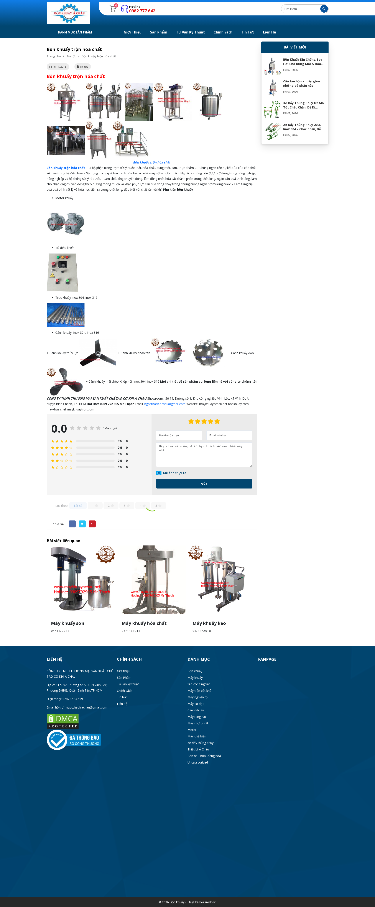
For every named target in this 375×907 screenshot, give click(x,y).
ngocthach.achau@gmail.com (165, 404)
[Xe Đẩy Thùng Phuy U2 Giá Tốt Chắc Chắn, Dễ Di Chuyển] (272, 109)
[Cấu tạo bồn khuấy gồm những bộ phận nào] (272, 88)
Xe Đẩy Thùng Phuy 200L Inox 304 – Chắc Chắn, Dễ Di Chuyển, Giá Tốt (304, 129)
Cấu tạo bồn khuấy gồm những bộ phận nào (301, 83)
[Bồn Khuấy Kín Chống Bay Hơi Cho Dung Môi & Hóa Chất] (272, 66)
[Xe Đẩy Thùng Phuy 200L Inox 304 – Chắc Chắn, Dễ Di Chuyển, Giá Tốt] (272, 131)
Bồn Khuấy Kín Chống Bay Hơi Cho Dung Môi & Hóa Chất (302, 63)
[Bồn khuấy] (68, 13)
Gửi (204, 483)
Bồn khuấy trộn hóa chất (66, 168)
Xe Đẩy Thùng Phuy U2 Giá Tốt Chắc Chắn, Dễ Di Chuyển (303, 107)
